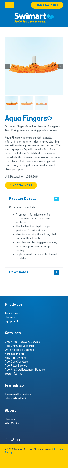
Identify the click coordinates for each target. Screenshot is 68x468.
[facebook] (6, 439)
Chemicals (11, 317)
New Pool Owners (15, 358)
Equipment (11, 321)
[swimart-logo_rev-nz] (34, 13)
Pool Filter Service (16, 366)
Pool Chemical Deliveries (19, 346)
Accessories (12, 313)
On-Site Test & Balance (19, 350)
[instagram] (12, 439)
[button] (34, 199)
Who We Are (12, 423)
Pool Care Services (16, 362)
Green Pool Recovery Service (22, 342)
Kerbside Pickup (14, 354)
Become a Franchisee (18, 394)
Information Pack (16, 398)
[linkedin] (18, 439)
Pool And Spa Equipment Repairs (25, 370)
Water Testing (13, 374)
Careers (10, 419)
